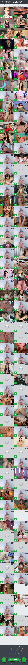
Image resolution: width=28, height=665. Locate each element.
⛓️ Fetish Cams (6, 657)
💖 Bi (16, 653)
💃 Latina (16, 646)
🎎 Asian (5, 646)
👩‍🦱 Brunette (5, 651)
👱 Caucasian (22, 646)
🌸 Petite (23, 651)
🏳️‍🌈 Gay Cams (5, 655)
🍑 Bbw (18, 651)
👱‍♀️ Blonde (24, 649)
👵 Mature (13, 649)
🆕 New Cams (21, 653)
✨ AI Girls (13, 657)
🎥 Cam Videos (21, 659)
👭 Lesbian (11, 653)
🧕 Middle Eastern (6, 649)
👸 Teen (19, 649)
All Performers (20, 663)
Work (13, 663)
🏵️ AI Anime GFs (21, 657)
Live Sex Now (14, 659)
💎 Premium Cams (22, 655)
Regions (9, 663)
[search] (24, 659)
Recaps (16, 663)
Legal (25, 663)
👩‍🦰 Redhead (12, 651)
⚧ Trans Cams (13, 655)
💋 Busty (5, 653)
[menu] (3, 659)
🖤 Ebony (10, 646)
